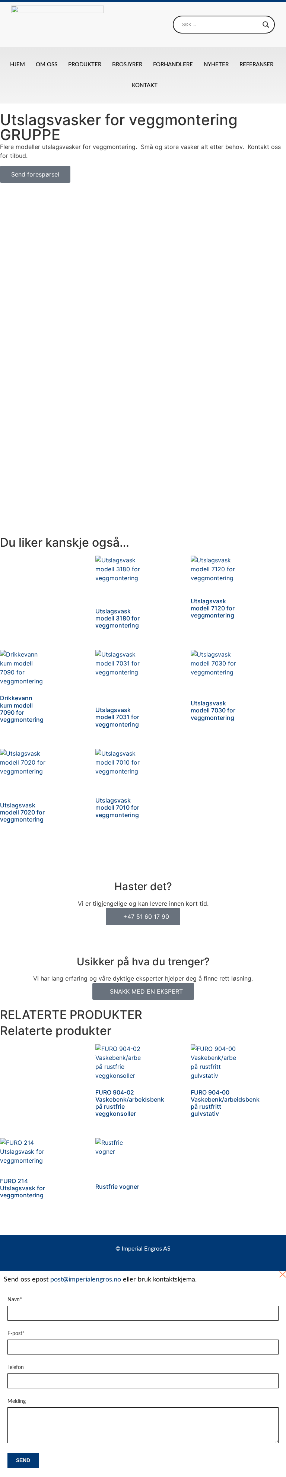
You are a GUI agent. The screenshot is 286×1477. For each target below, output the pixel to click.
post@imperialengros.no (85, 1279)
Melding (16, 1401)
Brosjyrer (127, 64)
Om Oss (46, 64)
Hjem (17, 64)
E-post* (16, 1333)
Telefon (15, 1367)
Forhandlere (173, 64)
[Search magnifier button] (266, 24)
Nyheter (216, 64)
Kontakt (145, 85)
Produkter (84, 64)
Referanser (256, 64)
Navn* (14, 1299)
